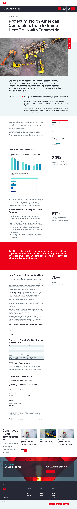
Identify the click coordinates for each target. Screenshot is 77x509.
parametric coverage (26, 283)
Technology (54, 493)
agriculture (11, 134)
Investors (61, 3)
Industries (18, 3)
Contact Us (52, 3)
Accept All (66, 504)
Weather (53, 495)
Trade (53, 491)
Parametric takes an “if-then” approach (17, 292)
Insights (23, 3)
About (28, 3)
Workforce (54, 497)
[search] (32, 3)
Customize (51, 504)
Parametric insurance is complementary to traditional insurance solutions (25, 278)
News (65, 3)
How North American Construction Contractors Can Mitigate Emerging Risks (29, 443)
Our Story (29, 491)
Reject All (58, 504)
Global (72, 3)
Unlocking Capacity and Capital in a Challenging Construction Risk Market (65, 443)
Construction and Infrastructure (11, 8)
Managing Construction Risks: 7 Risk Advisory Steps (47, 442)
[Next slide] (25, 451)
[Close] (75, 504)
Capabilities (12, 3)
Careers (57, 3)
